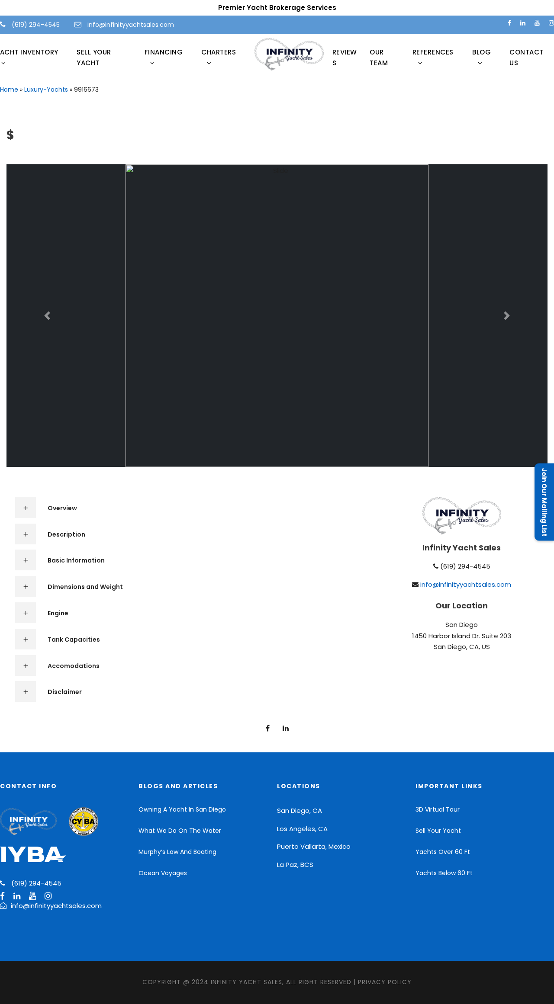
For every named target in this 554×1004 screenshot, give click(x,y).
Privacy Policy (385, 982)
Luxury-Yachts (46, 89)
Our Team (379, 58)
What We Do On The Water (179, 830)
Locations (298, 786)
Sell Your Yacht (94, 58)
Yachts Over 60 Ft (443, 851)
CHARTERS (218, 52)
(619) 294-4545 (35, 24)
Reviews (344, 58)
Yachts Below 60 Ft (444, 873)
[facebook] (509, 23)
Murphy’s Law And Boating (177, 851)
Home (9, 89)
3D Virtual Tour (438, 809)
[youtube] (537, 23)
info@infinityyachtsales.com (130, 24)
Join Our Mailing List (544, 502)
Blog (481, 52)
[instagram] (551, 23)
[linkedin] (522, 23)
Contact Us (526, 58)
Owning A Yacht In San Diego (182, 809)
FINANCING (164, 52)
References (433, 52)
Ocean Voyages (162, 873)
